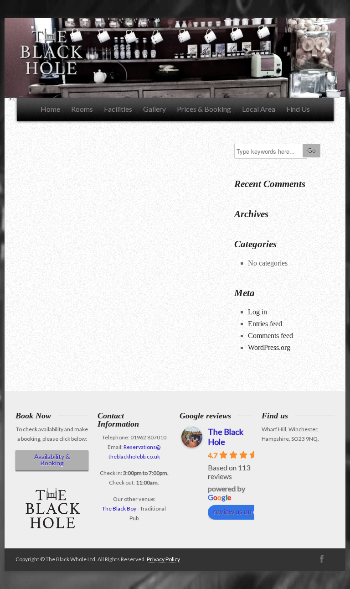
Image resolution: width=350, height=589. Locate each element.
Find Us (298, 108)
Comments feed (270, 335)
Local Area (258, 108)
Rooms (82, 108)
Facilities (118, 108)
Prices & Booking (204, 108)
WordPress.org (269, 347)
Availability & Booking (52, 460)
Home (50, 108)
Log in (257, 312)
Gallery (154, 108)
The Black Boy (119, 508)
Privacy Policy (163, 559)
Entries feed (265, 324)
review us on (232, 511)
